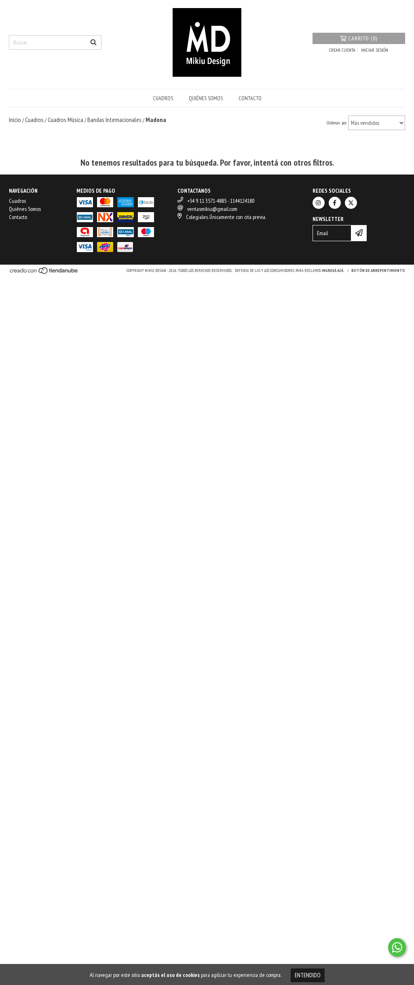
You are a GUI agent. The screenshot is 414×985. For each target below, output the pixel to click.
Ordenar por (337, 123)
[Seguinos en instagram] (319, 203)
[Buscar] (93, 42)
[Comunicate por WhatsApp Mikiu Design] (397, 947)
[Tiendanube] (44, 273)
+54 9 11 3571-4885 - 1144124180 (220, 200)
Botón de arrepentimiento (378, 270)
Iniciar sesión (374, 50)
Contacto (250, 98)
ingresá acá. (333, 270)
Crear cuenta (342, 50)
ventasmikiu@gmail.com (212, 209)
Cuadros (163, 98)
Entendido (308, 975)
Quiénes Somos (206, 98)
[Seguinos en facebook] (335, 203)
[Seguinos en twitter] (351, 203)
